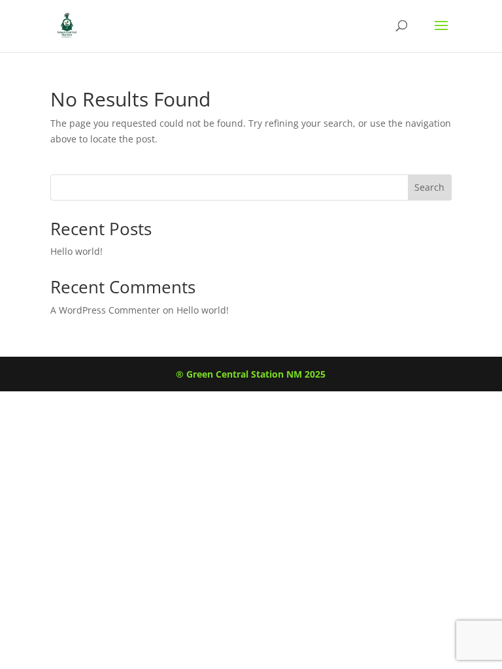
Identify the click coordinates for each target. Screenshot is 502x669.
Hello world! (76, 251)
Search (429, 187)
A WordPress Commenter (105, 310)
